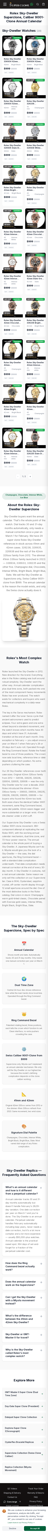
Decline (12, 1528)
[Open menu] (5, 4)
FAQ (36, 1497)
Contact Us (12, 1497)
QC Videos (12, 1488)
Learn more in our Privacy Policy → (21, 1523)
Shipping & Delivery (12, 1493)
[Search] (37, 4)
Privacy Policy (36, 1501)
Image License (12, 1505)
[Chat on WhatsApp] (31, 4)
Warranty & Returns (35, 1493)
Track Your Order (35, 1488)
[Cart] (43, 4)
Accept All (35, 1528)
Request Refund (36, 1505)
